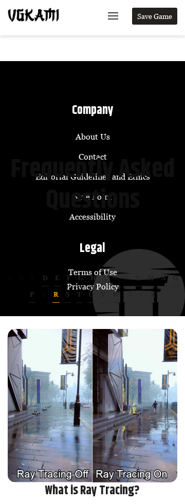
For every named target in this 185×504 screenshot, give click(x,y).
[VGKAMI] (33, 15)
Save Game (154, 16)
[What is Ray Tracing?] (92, 405)
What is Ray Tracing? (92, 490)
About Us (93, 136)
